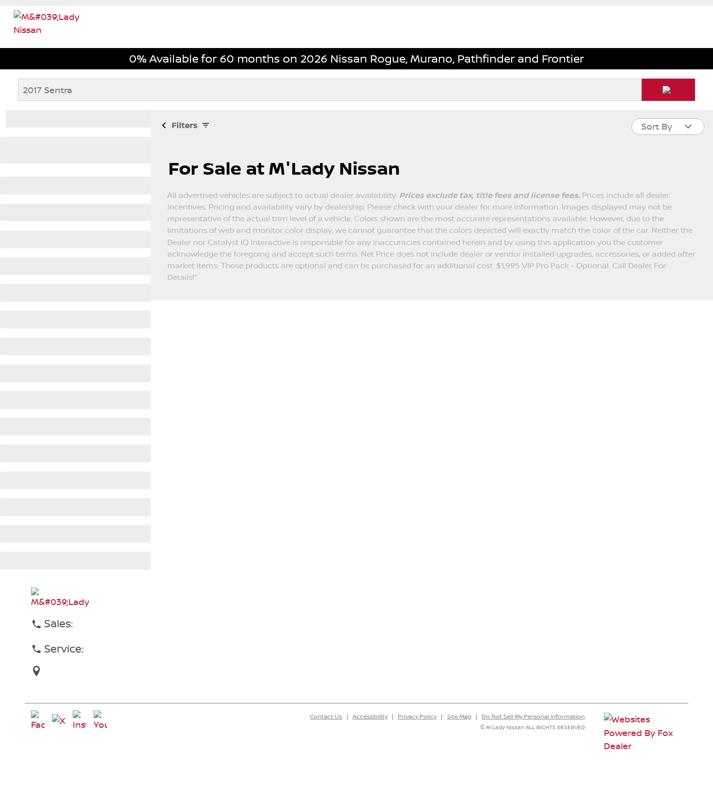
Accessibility (370, 716)
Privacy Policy (417, 716)
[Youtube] (100, 721)
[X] (58, 721)
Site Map (459, 716)
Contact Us (326, 716)
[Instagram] (79, 721)
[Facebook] (38, 721)
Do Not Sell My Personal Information (533, 716)
